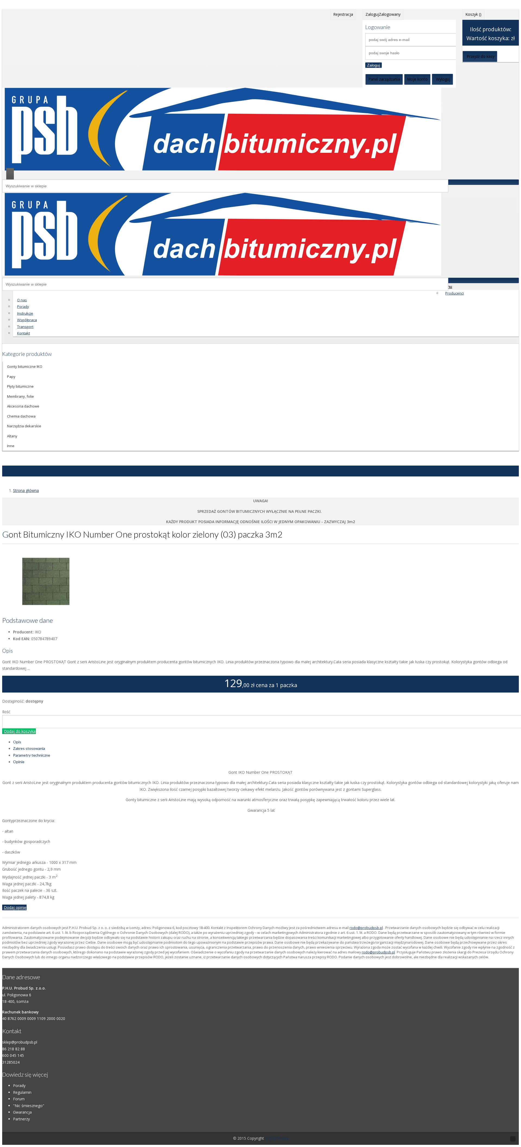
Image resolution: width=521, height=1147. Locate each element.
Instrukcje (25, 313)
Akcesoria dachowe (23, 406)
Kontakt (23, 333)
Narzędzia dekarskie (24, 426)
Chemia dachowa (21, 416)
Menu (446, 286)
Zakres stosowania (29, 748)
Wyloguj (443, 79)
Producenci (454, 293)
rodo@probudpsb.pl (366, 927)
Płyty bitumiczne (20, 386)
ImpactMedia (276, 1138)
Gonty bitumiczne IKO (24, 366)
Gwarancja (22, 1112)
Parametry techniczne (31, 755)
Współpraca (27, 319)
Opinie (18, 761)
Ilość (6, 711)
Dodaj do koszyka (20, 731)
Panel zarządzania (384, 79)
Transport (25, 326)
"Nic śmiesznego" (28, 1105)
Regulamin (22, 1092)
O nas (22, 300)
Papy (11, 376)
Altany (12, 436)
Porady (23, 306)
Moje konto (417, 79)
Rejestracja (343, 14)
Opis (17, 742)
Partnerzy (21, 1118)
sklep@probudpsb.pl (19, 1042)
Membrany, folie (20, 396)
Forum (19, 1098)
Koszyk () (473, 14)
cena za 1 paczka (276, 685)
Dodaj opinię (15, 907)
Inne (10, 445)
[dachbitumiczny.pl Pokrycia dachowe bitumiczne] (221, 169)
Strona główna (26, 490)
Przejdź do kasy (480, 56)
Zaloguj (373, 65)
